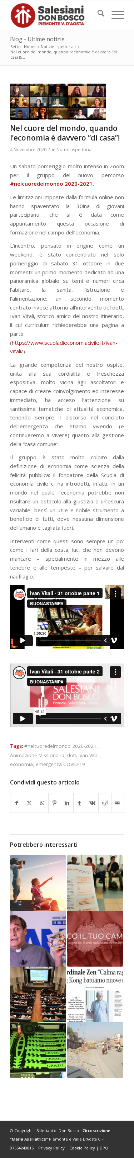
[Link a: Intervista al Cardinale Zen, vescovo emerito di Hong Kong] (95, 994)
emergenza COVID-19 (60, 764)
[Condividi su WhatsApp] (42, 803)
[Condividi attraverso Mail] (117, 803)
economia (21, 764)
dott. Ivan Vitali (83, 755)
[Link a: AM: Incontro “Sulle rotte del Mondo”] (95, 883)
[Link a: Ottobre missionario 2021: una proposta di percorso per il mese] (95, 938)
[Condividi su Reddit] (105, 803)
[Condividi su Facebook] (16, 803)
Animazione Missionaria (37, 755)
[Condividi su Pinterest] (55, 803)
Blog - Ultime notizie (37, 39)
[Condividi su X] (29, 803)
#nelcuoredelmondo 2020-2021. (61, 746)
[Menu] (114, 14)
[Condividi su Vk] (92, 803)
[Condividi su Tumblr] (80, 803)
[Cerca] (97, 14)
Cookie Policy (82, 1148)
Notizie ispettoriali (75, 150)
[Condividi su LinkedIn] (67, 803)
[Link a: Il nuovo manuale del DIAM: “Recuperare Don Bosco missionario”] (38, 938)
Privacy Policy (51, 1148)
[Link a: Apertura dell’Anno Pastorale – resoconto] (38, 994)
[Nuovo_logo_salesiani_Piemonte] (55, 14)
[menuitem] (97, 14)
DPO (104, 1148)
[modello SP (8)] (58, 102)
